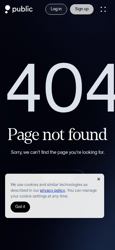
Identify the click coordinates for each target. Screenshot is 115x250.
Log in (56, 9)
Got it (20, 207)
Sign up (81, 9)
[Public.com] (19, 11)
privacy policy (52, 190)
